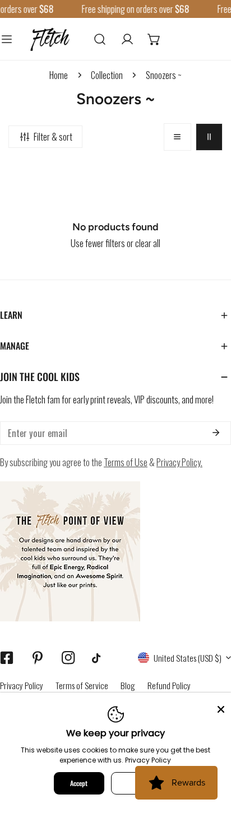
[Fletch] (49, 38)
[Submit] (215, 432)
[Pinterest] (37, 657)
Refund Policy (169, 685)
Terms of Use (125, 462)
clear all (147, 243)
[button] (154, 38)
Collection (107, 75)
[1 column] (177, 136)
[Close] (221, 708)
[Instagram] (68, 657)
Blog (128, 685)
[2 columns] (209, 136)
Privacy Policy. (179, 462)
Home (58, 75)
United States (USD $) (187, 658)
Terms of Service (82, 685)
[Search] (99, 38)
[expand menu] (6, 38)
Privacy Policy (21, 685)
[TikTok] (99, 658)
